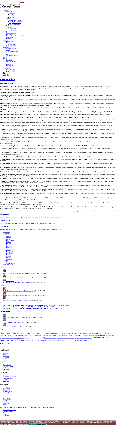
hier (55, 223)
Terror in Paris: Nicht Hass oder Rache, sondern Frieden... (17, 273)
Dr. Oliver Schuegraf (49, 333)
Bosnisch (8, 237)
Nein (33, 424)
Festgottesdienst (83, 333)
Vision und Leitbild (8, 264)
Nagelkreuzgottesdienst (19, 338)
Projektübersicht (7, 365)
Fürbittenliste (7, 79)
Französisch (9, 244)
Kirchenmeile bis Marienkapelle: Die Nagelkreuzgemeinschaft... (19, 295)
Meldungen (9, 11)
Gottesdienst (20, 335)
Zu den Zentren (5, 220)
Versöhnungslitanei (38, 340)
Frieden (99, 333)
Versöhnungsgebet (7, 234)
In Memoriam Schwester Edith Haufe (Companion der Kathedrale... (20, 277)
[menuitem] (59, 20)
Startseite (5, 353)
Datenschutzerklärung (40, 424)
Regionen (8, 25)
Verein (4, 375)
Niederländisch (10, 249)
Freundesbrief (6, 401)
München (85, 335)
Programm (77, 338)
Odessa (59, 338)
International (4, 226)
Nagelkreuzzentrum (50, 338)
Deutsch (8, 239)
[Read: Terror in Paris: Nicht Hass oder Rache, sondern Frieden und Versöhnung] (4, 271)
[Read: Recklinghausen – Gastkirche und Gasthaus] (4, 325)
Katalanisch (9, 247)
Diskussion (39, 333)
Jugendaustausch (38, 335)
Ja (29, 424)
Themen (8, 18)
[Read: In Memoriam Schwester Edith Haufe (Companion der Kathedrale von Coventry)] (4, 276)
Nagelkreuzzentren (8, 378)
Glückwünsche (7, 335)
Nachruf (91, 335)
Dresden (56, 333)
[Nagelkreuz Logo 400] (12, 7)
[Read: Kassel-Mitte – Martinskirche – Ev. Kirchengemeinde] (4, 316)
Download (49, 217)
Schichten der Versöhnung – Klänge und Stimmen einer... (17, 300)
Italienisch (8, 246)
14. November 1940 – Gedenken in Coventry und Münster (17, 282)
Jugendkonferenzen (8, 369)
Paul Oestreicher (65, 338)
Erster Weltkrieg (71, 333)
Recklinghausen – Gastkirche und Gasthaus (14, 326)
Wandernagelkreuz (70, 340)
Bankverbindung (7, 399)
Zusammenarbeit (80, 340)
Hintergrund (6, 381)
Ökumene (87, 340)
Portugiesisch (9, 252)
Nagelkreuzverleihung (35, 338)
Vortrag (63, 340)
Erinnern (62, 333)
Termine (5, 354)
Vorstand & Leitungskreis (9, 376)
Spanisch (8, 257)
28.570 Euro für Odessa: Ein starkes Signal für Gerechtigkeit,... (19, 291)
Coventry (24, 333)
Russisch (8, 254)
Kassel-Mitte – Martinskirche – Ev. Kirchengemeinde (16, 317)
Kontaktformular (7, 358)
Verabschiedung (88, 338)
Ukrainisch (9, 259)
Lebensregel (6, 233)
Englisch (8, 242)
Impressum (6, 357)
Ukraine (82, 338)
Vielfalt (58, 340)
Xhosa (8, 262)
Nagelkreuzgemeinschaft (6, 338)
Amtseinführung (7, 333)
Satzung (5, 404)
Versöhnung (100, 337)
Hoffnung (29, 335)
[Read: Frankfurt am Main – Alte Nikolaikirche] (4, 320)
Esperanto (8, 243)
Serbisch (8, 256)
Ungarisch (8, 260)
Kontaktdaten (6, 403)
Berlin (17, 333)
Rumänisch (9, 253)
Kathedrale (46, 335)
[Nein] (46, 424)
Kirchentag (54, 335)
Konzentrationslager (64, 335)
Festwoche (92, 333)
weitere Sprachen (10, 263)
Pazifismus (71, 338)
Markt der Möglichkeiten (75, 335)
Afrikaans (8, 236)
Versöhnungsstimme (48, 340)
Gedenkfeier (107, 333)
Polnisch (8, 250)
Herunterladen (4, 214)
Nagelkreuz (99, 335)
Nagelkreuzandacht (110, 335)
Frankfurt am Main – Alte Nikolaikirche (13, 322)
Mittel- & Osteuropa (8, 366)
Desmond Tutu (32, 333)
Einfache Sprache (10, 240)
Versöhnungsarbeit (10, 340)
